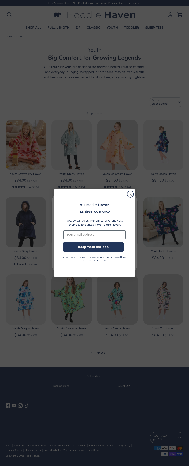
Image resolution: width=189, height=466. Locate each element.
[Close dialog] (130, 194)
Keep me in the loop (93, 247)
